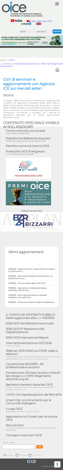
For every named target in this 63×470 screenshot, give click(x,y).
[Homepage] (23, 9)
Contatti (10, 455)
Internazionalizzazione (26, 64)
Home (11, 60)
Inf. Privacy (37, 455)
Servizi (7, 64)
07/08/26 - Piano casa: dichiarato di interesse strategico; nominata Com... (27, 295)
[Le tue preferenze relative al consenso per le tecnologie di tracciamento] (57, 464)
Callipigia (53, 466)
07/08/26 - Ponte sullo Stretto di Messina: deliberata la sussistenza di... (31, 302)
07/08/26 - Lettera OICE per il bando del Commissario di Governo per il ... (31, 268)
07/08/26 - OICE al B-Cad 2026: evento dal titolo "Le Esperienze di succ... (30, 276)
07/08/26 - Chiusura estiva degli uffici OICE (27, 282)
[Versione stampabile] (57, 69)
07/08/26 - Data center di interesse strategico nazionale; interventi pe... (27, 287)
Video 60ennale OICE (41, 21)
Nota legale (23, 455)
